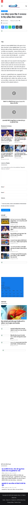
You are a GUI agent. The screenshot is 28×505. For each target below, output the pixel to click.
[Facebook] (2, 27)
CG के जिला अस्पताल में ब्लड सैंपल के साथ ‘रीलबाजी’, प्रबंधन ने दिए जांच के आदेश (21, 155)
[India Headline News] (14, 6)
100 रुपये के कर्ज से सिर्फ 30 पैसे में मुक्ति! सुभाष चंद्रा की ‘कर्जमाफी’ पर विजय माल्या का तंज (18, 248)
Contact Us (14, 500)
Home (4, 500)
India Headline (5, 20)
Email (3, 192)
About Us (8, 500)
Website (3, 198)
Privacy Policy (10, 502)
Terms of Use (17, 502)
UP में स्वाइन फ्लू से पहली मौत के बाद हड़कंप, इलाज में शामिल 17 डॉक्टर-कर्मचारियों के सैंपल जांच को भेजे (18, 255)
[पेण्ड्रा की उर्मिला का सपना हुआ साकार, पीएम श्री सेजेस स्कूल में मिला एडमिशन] (21, 133)
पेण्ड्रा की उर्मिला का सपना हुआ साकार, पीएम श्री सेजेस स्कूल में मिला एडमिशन (20, 139)
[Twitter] (6, 27)
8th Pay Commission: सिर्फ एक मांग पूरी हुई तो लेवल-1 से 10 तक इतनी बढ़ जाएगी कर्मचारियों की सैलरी (18, 221)
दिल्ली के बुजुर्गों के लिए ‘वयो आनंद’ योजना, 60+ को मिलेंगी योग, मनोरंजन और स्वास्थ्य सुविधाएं (7, 139)
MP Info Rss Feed (21, 500)
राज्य (6, 11)
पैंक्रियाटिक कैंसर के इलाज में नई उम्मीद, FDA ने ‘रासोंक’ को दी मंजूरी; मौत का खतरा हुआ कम (18, 337)
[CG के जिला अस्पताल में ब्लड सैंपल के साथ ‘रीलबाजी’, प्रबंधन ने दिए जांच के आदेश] (21, 148)
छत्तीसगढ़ (3, 11)
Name (3, 186)
